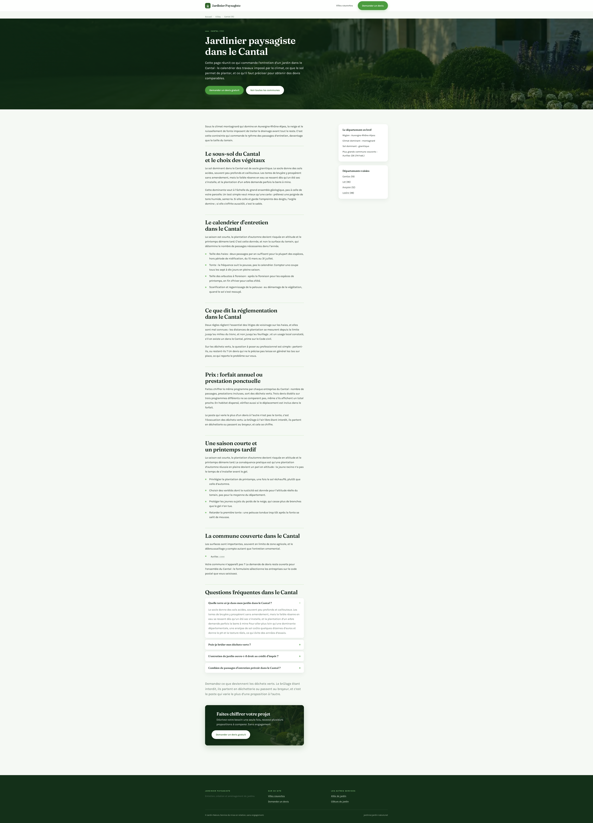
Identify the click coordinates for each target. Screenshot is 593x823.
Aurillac (218, 556)
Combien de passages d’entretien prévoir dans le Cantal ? (244, 667)
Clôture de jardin (340, 801)
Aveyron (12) (349, 187)
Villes (218, 16)
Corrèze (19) (349, 176)
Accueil (208, 16)
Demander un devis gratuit (224, 90)
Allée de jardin (338, 796)
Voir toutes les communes (265, 90)
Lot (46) (347, 181)
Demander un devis (373, 5)
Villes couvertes (344, 5)
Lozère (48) (348, 192)
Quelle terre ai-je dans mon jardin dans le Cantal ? (240, 603)
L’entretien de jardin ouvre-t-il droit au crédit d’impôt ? (243, 656)
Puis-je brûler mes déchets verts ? (229, 644)
